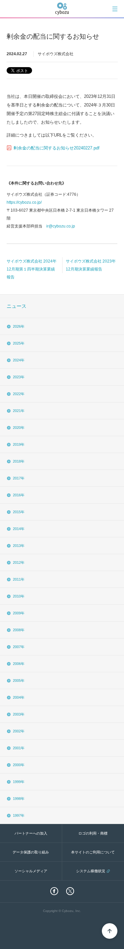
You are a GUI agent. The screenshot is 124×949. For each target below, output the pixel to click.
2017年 (18, 478)
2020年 (18, 428)
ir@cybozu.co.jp (60, 226)
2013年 (18, 546)
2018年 (18, 461)
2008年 (18, 630)
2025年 (18, 343)
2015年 (18, 512)
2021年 (18, 411)
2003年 (18, 714)
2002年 (18, 731)
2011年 (18, 579)
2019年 (18, 444)
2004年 (18, 697)
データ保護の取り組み (31, 852)
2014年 (18, 529)
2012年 (18, 562)
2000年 (18, 765)
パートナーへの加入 (31, 833)
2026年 (18, 326)
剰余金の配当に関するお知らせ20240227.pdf (57, 147)
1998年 (18, 799)
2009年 (18, 613)
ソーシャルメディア (31, 871)
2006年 (18, 664)
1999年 (18, 782)
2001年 (18, 748)
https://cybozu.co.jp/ (24, 202)
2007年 (18, 647)
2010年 (18, 596)
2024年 (18, 360)
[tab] (115, 9)
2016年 (18, 495)
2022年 (18, 394)
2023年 (18, 377)
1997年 (18, 815)
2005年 (18, 680)
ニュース (16, 306)
